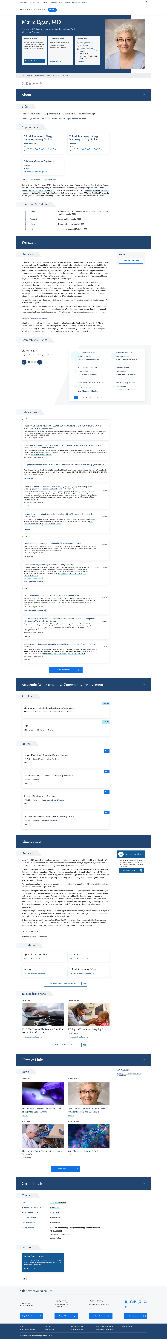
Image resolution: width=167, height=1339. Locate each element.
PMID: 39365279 (61, 628)
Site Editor (48, 1326)
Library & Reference (77, 1329)
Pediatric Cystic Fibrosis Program (42, 190)
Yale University (49, 1329)
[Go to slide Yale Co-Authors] (29, 362)
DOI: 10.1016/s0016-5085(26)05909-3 (38, 435)
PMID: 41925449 (86, 498)
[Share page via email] (37, 83)
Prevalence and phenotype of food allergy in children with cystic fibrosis (52, 543)
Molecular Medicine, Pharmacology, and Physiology (70, 188)
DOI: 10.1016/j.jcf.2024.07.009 (76, 653)
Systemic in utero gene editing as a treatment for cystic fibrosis (49, 565)
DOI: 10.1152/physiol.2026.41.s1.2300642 (95, 472)
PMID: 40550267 (36, 550)
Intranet (22, 1326)
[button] (125, 44)
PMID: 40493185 (63, 573)
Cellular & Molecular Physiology (34, 185)
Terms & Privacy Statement (28, 1329)
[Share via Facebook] (27, 83)
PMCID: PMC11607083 (74, 602)
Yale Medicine (62, 196)
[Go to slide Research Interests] (24, 362)
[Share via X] (23, 83)
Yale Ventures (98, 196)
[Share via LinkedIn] (30, 83)
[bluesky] (126, 1302)
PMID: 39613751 (61, 602)
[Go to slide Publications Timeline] (32, 362)
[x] (126, 1307)
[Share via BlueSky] (34, 83)
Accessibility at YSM (77, 1326)
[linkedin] (140, 1302)
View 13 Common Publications (126, 360)
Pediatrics (50, 193)
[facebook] (131, 1302)
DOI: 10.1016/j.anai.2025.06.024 (51, 550)
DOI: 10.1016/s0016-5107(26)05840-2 (41, 454)
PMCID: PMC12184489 (75, 573)
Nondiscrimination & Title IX (104, 1326)
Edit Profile (25, 1279)
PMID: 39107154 (48, 653)
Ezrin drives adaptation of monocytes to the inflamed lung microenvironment (54, 595)
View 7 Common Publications (126, 375)
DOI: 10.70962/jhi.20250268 (53, 523)
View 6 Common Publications (88, 391)
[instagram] (135, 1302)
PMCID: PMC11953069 (74, 628)
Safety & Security (127, 1326)
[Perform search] (146, 2)
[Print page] (41, 83)
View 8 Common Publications (88, 375)
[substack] (145, 1302)
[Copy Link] (143, 94)
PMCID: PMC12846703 (37, 523)
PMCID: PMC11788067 (60, 653)
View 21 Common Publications (88, 360)
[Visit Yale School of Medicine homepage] (36, 1291)
